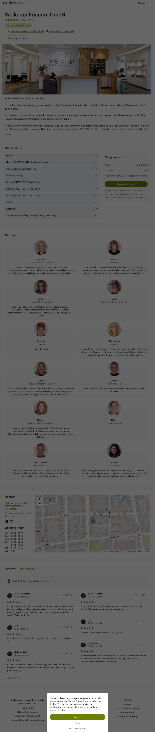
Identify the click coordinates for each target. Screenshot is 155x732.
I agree (77, 717)
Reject (77, 723)
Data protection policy (78, 728)
